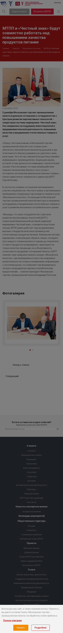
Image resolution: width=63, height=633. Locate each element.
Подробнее (40, 627)
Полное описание (12, 620)
